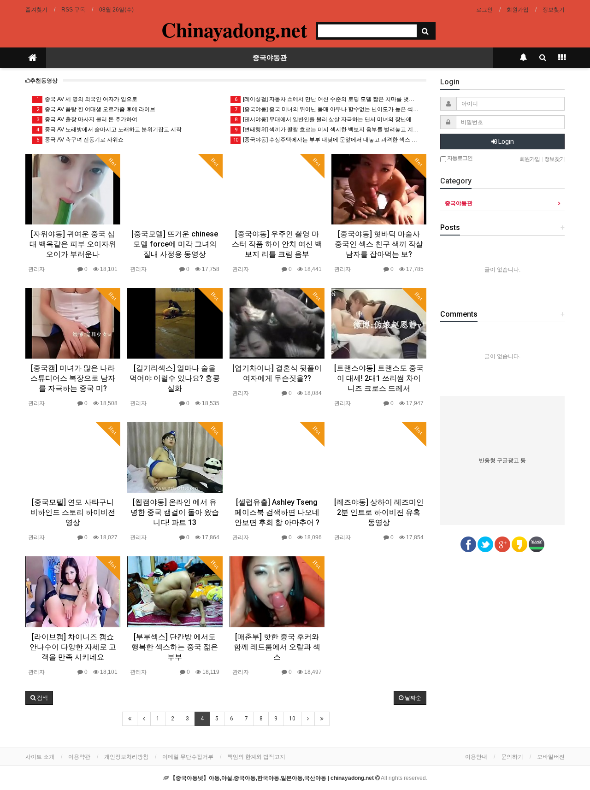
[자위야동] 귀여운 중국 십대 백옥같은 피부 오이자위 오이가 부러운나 (73, 244)
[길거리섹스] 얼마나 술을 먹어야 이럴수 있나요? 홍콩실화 (175, 378)
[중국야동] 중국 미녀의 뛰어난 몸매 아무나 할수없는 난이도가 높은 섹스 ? (327, 109)
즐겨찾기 (36, 9)
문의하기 (512, 757)
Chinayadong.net (234, 29)
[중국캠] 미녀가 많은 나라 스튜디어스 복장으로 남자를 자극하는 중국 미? (72, 378)
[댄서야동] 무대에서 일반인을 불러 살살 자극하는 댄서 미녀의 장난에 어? (327, 119)
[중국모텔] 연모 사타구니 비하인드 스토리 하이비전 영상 (72, 512)
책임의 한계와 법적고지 (256, 757)
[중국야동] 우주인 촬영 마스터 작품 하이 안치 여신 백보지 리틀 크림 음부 (277, 244)
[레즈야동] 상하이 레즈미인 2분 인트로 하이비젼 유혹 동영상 (379, 512)
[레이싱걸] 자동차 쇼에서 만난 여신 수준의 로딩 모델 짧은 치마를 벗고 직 (327, 99)
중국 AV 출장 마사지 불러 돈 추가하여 (87, 119)
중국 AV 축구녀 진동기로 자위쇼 (80, 139)
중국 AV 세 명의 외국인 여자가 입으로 (87, 99)
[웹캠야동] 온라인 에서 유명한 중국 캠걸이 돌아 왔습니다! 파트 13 (174, 512)
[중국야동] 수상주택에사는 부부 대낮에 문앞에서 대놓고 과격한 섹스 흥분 (326, 139)
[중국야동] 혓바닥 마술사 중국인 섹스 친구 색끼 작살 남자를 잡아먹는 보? (379, 244)
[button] (39, 698)
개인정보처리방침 (126, 757)
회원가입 (518, 9)
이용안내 (476, 757)
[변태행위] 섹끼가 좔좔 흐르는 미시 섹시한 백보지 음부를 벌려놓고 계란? (327, 129)
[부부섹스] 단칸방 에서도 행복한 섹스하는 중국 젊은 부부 (174, 646)
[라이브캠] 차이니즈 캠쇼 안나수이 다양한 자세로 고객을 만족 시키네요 (73, 646)
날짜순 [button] (412, 698)
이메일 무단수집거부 (187, 757)
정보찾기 (554, 9)
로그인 (484, 9)
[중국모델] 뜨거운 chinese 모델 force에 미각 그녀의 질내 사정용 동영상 (174, 244)
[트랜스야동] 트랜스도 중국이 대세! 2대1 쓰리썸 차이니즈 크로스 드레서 (379, 378)
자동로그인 (459, 158)
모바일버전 (551, 757)
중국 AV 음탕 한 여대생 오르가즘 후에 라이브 (96, 109)
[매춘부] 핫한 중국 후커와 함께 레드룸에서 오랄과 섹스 (277, 646)
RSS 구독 (73, 9)
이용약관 (79, 757)
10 (292, 718)
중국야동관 (270, 57)
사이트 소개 (39, 757)
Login (505, 141)
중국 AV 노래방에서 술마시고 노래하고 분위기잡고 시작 (109, 129)
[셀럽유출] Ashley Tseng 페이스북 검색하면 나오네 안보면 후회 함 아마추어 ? (277, 512)
